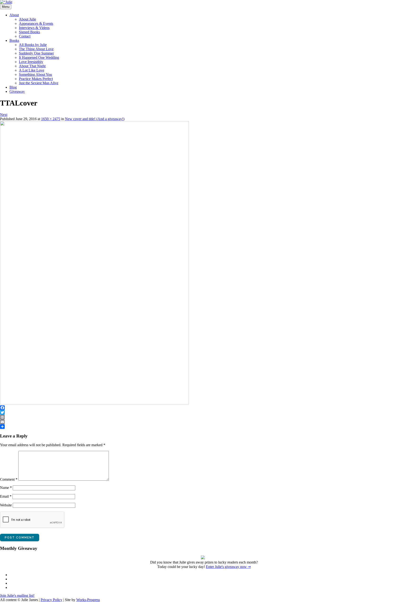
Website (6, 505)
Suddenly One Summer (36, 53)
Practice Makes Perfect (36, 79)
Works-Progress (88, 600)
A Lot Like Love (31, 70)
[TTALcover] (94, 403)
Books (14, 40)
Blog (13, 87)
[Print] (204, 417)
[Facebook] (204, 407)
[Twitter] (204, 412)
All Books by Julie (33, 45)
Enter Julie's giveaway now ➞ (228, 567)
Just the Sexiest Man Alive (38, 83)
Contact (24, 36)
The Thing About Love (36, 49)
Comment (8, 479)
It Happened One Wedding (39, 57)
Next (3, 115)
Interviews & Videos (34, 28)
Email (6, 496)
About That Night (32, 66)
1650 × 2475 (50, 119)
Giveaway (17, 91)
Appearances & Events (36, 23)
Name (6, 488)
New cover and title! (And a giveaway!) (94, 119)
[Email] (204, 422)
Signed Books (29, 32)
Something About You (35, 74)
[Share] (204, 426)
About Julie (27, 19)
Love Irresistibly (31, 62)
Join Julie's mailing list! (17, 596)
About (14, 15)
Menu (5, 6)
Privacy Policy (51, 600)
